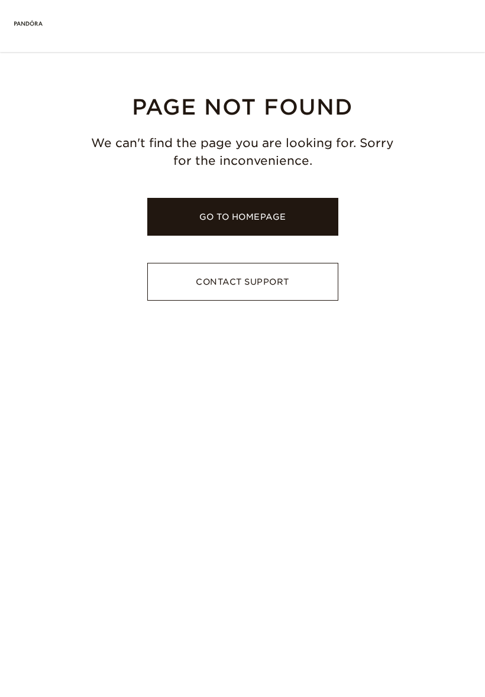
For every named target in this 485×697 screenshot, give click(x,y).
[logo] (28, 24)
